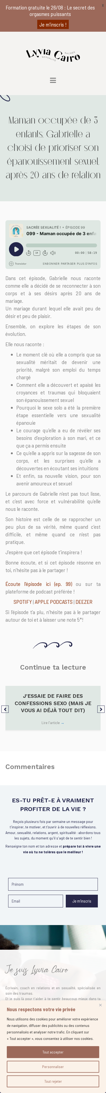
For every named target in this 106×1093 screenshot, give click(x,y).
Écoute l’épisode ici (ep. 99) (38, 583)
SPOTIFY (23, 601)
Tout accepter (53, 1052)
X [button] (103, 5)
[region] (53, 1046)
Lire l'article (53, 722)
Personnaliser (53, 1066)
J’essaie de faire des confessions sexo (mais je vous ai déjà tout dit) (53, 703)
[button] (5, 709)
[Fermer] (100, 1005)
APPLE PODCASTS (54, 601)
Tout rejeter (53, 1081)
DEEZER (84, 601)
